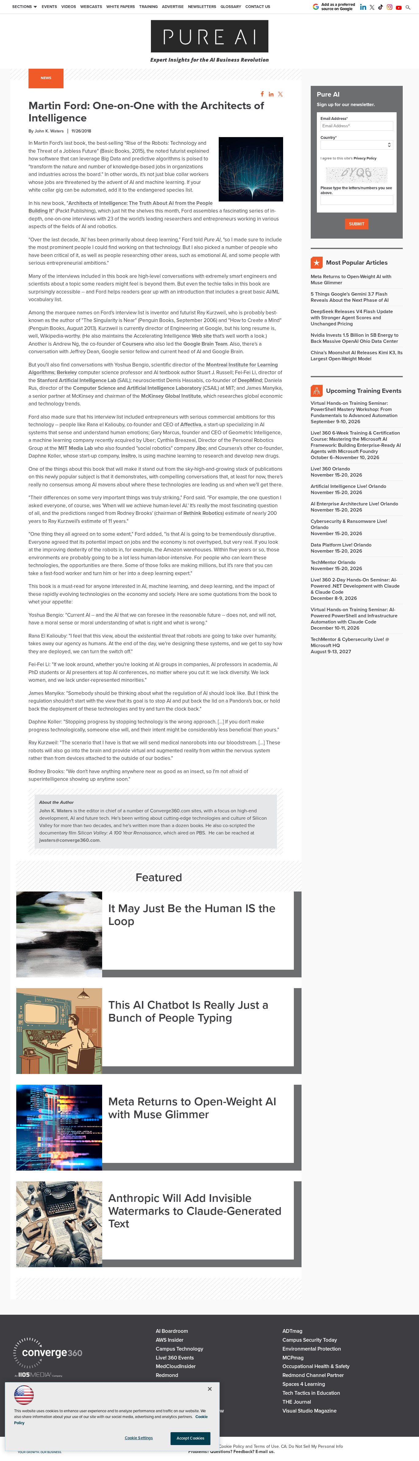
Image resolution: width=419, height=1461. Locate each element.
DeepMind (250, 380)
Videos (68, 6)
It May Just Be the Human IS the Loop (191, 915)
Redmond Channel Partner (313, 1375)
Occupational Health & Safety (316, 1366)
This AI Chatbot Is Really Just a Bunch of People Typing (188, 1012)
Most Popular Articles (357, 263)
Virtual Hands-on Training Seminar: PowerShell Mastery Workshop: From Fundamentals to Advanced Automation (354, 409)
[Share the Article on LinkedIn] (270, 94)
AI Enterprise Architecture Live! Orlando (354, 504)
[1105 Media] (38, 1375)
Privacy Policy (365, 158)
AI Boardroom (172, 1331)
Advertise (173, 6)
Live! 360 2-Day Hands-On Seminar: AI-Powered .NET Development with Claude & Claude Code (355, 586)
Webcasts (91, 6)
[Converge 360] (47, 1354)
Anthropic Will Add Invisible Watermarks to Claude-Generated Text (195, 1211)
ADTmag (292, 1331)
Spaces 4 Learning (304, 1384)
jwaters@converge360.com (69, 840)
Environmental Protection (312, 1349)
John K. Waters (55, 811)
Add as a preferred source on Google (338, 6)
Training (148, 6)
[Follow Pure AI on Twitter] (372, 8)
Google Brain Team (205, 344)
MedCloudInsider (176, 1366)
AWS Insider (169, 1340)
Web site (202, 336)
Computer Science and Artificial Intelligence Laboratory (137, 388)
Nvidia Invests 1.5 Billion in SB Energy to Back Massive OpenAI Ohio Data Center (354, 338)
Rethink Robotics (203, 513)
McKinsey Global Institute (171, 396)
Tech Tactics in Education (311, 1393)
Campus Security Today (310, 1340)
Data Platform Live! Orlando (341, 545)
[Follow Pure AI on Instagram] (389, 8)
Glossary (231, 6)
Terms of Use (266, 1446)
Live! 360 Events (175, 1358)
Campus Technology (179, 1349)
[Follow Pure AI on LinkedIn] (363, 8)
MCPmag (293, 1358)
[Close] (210, 1389)
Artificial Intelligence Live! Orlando (348, 486)
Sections (22, 6)
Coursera (133, 344)
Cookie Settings (139, 1438)
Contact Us (257, 6)
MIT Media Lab (75, 448)
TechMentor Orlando (333, 562)
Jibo (201, 448)
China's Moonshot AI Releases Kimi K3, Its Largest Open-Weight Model (357, 356)
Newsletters (202, 6)
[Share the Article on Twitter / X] (279, 94)
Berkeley (67, 372)
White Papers (120, 6)
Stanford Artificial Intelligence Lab (76, 380)
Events (49, 6)
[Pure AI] (209, 37)
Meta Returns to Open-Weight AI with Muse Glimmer (192, 1108)
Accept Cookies (191, 1438)
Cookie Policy (231, 1446)
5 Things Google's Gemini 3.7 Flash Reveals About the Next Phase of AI (350, 297)
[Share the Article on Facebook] (260, 94)
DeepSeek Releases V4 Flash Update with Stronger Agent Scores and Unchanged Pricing (352, 318)
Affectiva (190, 424)
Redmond (167, 1375)
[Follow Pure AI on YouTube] (399, 8)
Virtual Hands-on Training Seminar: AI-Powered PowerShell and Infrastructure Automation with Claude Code (354, 616)
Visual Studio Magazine (309, 1411)
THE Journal (297, 1402)
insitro (128, 456)
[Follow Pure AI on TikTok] (380, 8)
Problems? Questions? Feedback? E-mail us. (231, 1451)
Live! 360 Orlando (330, 469)
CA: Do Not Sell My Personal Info (312, 1446)
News (46, 78)
